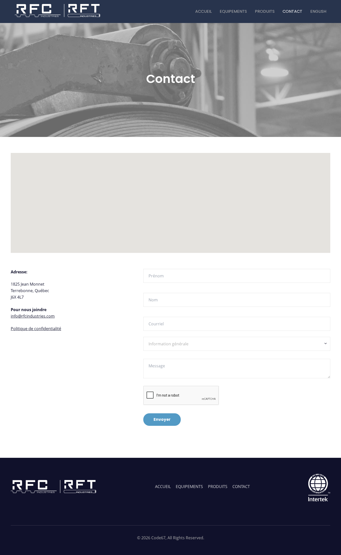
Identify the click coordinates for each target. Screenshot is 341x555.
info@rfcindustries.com (33, 316)
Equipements (233, 11)
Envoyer (162, 419)
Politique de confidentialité (36, 328)
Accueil (203, 11)
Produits (265, 11)
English (318, 11)
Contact (292, 11)
